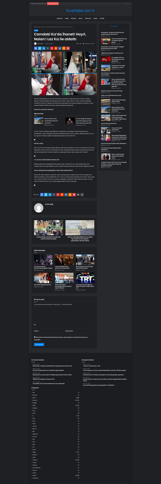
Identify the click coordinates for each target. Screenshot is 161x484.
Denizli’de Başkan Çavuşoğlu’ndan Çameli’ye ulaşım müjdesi (63, 286)
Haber (67, 18)
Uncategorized (36, 467)
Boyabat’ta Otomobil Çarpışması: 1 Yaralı (118, 66)
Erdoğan (34, 402)
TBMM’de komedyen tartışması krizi (112, 53)
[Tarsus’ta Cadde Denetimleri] (105, 130)
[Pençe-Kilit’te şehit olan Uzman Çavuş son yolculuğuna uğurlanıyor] (105, 118)
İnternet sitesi (69, 331)
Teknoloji (88, 18)
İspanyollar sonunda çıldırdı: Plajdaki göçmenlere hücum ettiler (76, 3)
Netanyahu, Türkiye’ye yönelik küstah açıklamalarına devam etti (112, 33)
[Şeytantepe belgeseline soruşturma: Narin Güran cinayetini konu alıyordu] (105, 138)
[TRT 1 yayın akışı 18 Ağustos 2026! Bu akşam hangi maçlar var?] (85, 278)
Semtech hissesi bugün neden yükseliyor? (114, 143)
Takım (34, 457)
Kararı (34, 423)
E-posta (36, 331)
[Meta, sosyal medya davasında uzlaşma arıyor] (105, 156)
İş (32, 415)
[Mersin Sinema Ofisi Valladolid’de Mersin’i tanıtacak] (38, 121)
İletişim (102, 18)
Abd (33, 392)
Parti (33, 439)
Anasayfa (60, 18)
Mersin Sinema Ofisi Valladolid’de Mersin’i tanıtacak (51, 121)
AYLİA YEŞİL (40, 43)
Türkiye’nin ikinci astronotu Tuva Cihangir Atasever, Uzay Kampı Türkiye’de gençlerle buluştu (114, 164)
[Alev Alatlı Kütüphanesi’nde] (43, 278)
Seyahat (34, 454)
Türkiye (34, 462)
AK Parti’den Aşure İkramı (109, 123)
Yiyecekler (35, 478)
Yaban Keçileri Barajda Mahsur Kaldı (119, 101)
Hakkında (34, 408)
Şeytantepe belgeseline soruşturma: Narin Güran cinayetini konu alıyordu (119, 137)
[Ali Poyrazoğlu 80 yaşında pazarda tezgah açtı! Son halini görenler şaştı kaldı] (70, 121)
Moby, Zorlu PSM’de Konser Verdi (111, 95)
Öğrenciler (35, 434)
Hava (33, 410)
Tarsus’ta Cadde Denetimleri (117, 129)
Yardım (34, 473)
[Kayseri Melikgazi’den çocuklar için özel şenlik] (64, 260)
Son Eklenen (114, 26)
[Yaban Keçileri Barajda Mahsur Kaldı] (105, 102)
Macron (34, 428)
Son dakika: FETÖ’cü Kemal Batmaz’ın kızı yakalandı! (118, 59)
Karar (33, 421)
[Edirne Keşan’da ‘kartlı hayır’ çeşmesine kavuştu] (85, 260)
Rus (33, 447)
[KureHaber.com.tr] (80, 10)
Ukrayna (34, 465)
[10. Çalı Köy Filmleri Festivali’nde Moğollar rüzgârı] (43, 260)
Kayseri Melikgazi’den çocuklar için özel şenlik (62, 267)
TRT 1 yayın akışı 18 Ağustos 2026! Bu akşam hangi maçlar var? (85, 286)
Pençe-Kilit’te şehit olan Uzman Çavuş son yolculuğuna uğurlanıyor (119, 117)
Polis (33, 441)
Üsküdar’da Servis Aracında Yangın (112, 91)
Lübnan (34, 426)
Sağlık (80, 18)
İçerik (33, 413)
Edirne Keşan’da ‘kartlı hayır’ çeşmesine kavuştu (84, 267)
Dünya (34, 397)
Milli (33, 431)
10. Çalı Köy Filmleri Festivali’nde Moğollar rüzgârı (43, 267)
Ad (35, 324)
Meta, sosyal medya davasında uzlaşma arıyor (118, 156)
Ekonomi (73, 18)
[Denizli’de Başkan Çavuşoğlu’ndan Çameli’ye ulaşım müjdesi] (64, 278)
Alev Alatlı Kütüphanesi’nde (42, 285)
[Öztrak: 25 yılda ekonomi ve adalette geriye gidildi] (105, 41)
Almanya (34, 395)
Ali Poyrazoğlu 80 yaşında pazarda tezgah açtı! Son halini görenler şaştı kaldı (84, 121)
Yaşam (95, 18)
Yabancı (34, 470)
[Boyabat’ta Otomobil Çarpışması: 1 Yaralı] (105, 68)
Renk (33, 444)
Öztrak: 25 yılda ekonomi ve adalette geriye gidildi (119, 40)
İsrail (33, 418)
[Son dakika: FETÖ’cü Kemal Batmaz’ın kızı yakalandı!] (105, 59)
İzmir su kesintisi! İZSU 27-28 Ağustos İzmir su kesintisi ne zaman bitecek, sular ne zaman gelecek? (119, 83)
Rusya (34, 449)
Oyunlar (34, 436)
